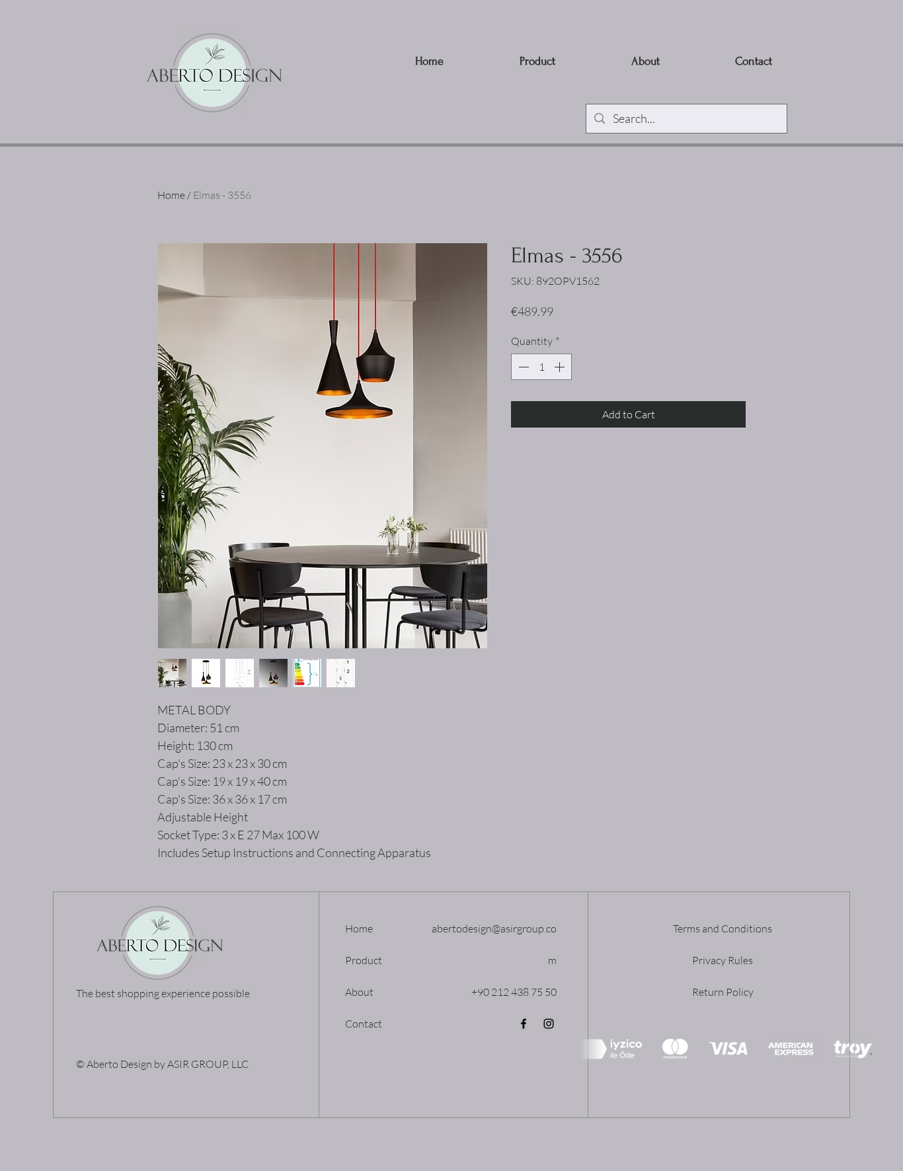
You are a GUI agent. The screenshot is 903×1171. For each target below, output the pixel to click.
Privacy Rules (722, 960)
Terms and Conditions (722, 928)
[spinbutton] (541, 366)
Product (363, 960)
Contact (363, 1023)
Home (171, 195)
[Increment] (560, 366)
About (359, 992)
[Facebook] (523, 1023)
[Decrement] (522, 366)
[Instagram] (548, 1023)
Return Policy (723, 992)
